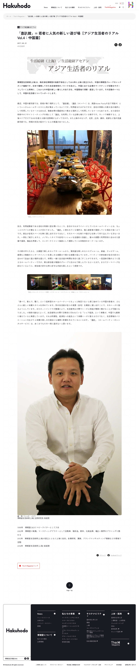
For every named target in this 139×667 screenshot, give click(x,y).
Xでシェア (103, 555)
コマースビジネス (68, 620)
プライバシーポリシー (56, 665)
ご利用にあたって (41, 665)
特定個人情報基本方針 (73, 665)
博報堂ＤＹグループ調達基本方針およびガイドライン (95, 636)
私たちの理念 (42, 639)
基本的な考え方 (92, 619)
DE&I (113, 626)
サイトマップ (109, 665)
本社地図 (119, 665)
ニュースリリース (43, 617)
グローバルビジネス (69, 636)
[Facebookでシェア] (120, 44)
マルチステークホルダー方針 (92, 665)
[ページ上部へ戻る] (69, 585)
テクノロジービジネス (70, 639)
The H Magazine (18, 16)
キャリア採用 (116, 631)
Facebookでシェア (116, 555)
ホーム (9, 16)
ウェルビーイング (117, 623)
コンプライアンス (93, 628)
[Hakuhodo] (16, 5)
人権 (88, 625)
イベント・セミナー (44, 623)
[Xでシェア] (115, 44)
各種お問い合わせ (130, 665)
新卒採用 (114, 629)
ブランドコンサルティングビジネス (70, 632)
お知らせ (40, 620)
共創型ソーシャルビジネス (70, 626)
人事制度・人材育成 (118, 620)
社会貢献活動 (91, 641)
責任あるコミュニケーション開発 (95, 631)
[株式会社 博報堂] (17, 630)
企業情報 (40, 641)
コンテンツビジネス (69, 623)
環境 (88, 622)
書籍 (39, 626)
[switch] (121, 3)
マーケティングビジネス (70, 617)
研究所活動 (66, 642)
